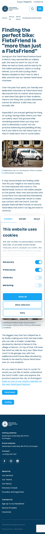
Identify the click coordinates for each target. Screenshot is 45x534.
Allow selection (22, 305)
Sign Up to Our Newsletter (13, 503)
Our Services (7, 475)
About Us (6, 471)
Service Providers (9, 508)
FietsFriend (10, 392)
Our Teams (7, 479)
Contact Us (38, 2)
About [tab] (37, 219)
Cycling (8, 402)
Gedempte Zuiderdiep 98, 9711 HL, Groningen (15, 437)
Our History (7, 483)
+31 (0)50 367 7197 (9, 454)
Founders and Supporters (13, 492)
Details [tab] (22, 219)
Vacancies (6, 512)
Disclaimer (18, 529)
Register (27, 2)
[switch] (38, 270)
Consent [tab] (8, 219)
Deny (22, 313)
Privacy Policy (7, 529)
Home (4, 18)
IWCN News (18, 18)
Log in (20, 2)
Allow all (22, 296)
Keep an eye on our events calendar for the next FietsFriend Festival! (22, 383)
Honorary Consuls (9, 488)
